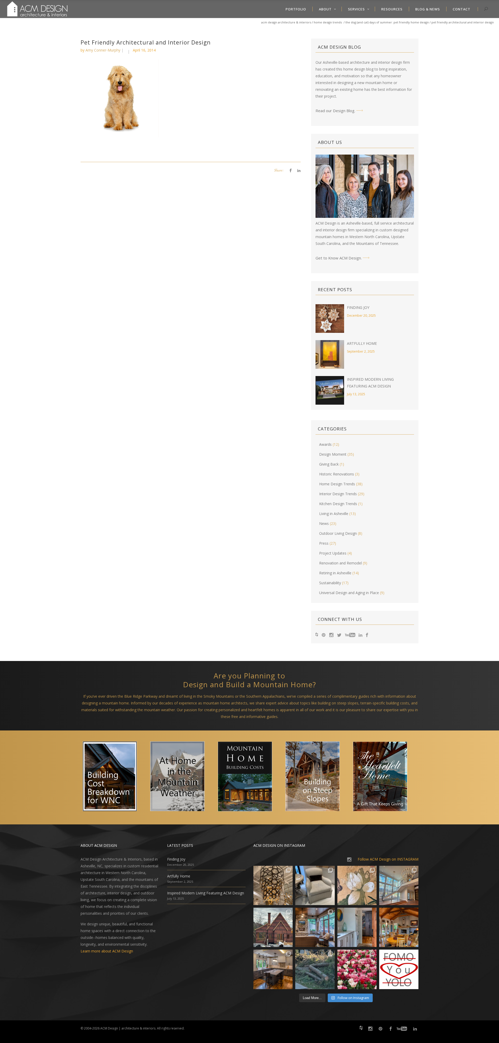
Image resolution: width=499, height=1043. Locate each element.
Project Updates (332, 553)
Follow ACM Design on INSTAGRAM (388, 859)
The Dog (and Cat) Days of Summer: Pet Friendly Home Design (387, 22)
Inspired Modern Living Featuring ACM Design (205, 893)
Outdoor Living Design (338, 533)
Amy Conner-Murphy (103, 50)
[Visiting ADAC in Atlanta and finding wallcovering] (357, 885)
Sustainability (330, 582)
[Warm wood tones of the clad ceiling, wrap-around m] (398, 927)
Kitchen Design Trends (338, 503)
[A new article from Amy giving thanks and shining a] (314, 969)
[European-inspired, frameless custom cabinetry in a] (273, 969)
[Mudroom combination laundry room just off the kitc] (357, 927)
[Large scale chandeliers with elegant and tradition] (398, 885)
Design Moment (332, 454)
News (324, 523)
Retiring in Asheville (335, 572)
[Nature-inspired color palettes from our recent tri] (357, 969)
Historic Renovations (336, 474)
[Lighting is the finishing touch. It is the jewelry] (273, 885)
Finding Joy (358, 307)
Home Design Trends (328, 22)
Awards (325, 444)
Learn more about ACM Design (107, 951)
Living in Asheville (333, 513)
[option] (114, 777)
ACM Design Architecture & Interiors (286, 22)
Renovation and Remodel (340, 563)
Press (324, 543)
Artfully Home (362, 343)
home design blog (358, 69)
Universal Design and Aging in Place (349, 592)
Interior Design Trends (338, 493)
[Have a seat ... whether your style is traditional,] (314, 885)
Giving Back (329, 464)
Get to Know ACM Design (338, 257)
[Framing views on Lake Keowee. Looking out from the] (273, 927)
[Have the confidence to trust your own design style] (398, 969)
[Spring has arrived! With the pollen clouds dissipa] (314, 927)
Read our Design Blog (335, 110)
